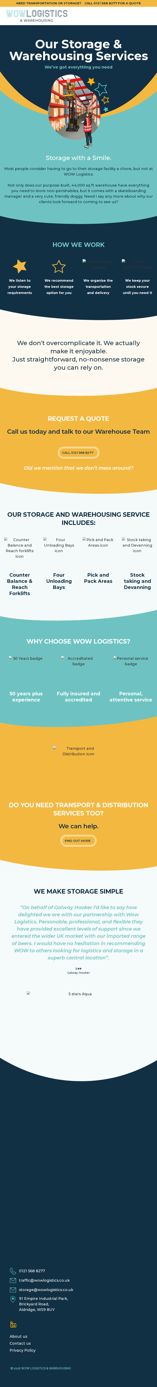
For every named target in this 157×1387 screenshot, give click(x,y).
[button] (148, 16)
